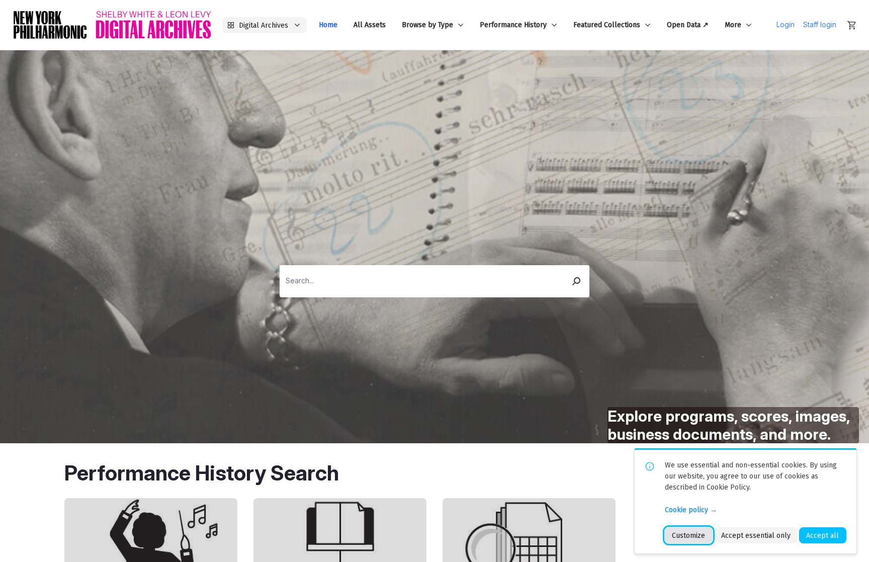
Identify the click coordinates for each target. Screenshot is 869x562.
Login (785, 25)
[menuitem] (328, 25)
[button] (576, 281)
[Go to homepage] (112, 25)
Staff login (819, 25)
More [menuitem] (733, 25)
